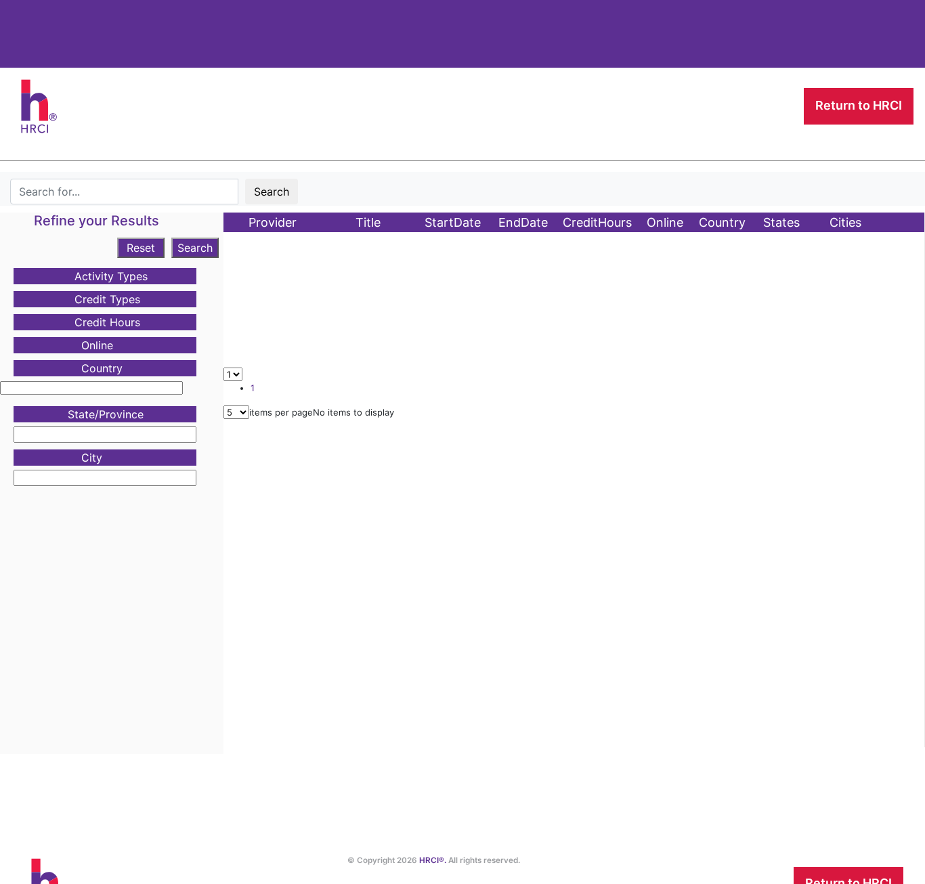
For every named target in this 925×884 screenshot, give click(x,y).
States (781, 222)
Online (665, 222)
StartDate (453, 222)
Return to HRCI (858, 105)
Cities (845, 222)
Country (722, 222)
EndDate (523, 222)
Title (368, 222)
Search (271, 191)
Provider (273, 222)
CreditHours (597, 222)
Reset (141, 248)
